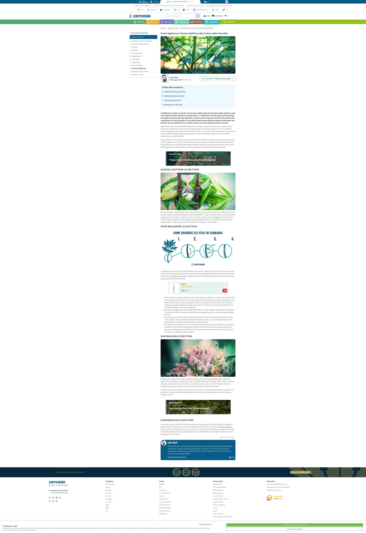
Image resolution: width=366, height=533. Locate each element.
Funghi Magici (109, 499)
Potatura (135, 47)
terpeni (188, 220)
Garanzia (215, 508)
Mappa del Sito (163, 514)
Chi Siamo (162, 496)
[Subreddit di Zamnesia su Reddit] (53, 501)
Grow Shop (108, 502)
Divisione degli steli (139, 68)
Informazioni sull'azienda (219, 487)
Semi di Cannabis (109, 484)
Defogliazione (136, 56)
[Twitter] (233, 458)
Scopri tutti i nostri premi (300, 472)
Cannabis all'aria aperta (178, 276)
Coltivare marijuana (173, 28)
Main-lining (135, 59)
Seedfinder (162, 484)
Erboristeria (108, 493)
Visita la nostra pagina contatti (59, 492)
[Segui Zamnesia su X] (60, 498)
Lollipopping (136, 62)
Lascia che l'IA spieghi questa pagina (218, 79)
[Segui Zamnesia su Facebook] (50, 498)
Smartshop (108, 496)
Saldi (106, 511)
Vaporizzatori (108, 490)
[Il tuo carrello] (227, 16)
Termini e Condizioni (218, 496)
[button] (165, 78)
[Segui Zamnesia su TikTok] (50, 501)
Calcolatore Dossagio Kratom (274, 490)
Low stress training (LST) (140, 44)
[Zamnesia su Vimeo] (56, 498)
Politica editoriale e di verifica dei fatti (222, 516)
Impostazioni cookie (294, 529)
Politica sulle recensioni (219, 505)
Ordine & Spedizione (218, 493)
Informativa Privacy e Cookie (220, 499)
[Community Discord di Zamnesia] (56, 501)
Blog (160, 487)
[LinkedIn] (230, 458)
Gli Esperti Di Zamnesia (165, 508)
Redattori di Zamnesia (165, 505)
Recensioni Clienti (163, 499)
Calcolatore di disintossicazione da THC (277, 484)
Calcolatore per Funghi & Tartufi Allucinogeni (278, 487)
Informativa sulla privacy (205, 524)
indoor (163, 279)
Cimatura (135, 50)
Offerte (107, 508)
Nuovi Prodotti (163, 490)
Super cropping (137, 65)
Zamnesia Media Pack (165, 502)
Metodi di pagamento (218, 490)
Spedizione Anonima (164, 511)
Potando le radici (137, 75)
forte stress (215, 217)
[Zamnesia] (145, 16)
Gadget (107, 505)
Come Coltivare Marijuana (139, 33)
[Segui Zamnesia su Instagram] (53, 498)
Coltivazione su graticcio (140, 71)
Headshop (108, 487)
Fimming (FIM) (137, 53)
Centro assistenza (217, 484)
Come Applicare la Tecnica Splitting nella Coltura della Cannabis (196, 28)
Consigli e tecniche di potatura (142, 41)
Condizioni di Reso (218, 502)
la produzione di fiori (215, 379)
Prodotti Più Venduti (164, 493)
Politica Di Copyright (218, 514)
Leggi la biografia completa (177, 457)
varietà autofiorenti (225, 427)
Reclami (215, 511)
